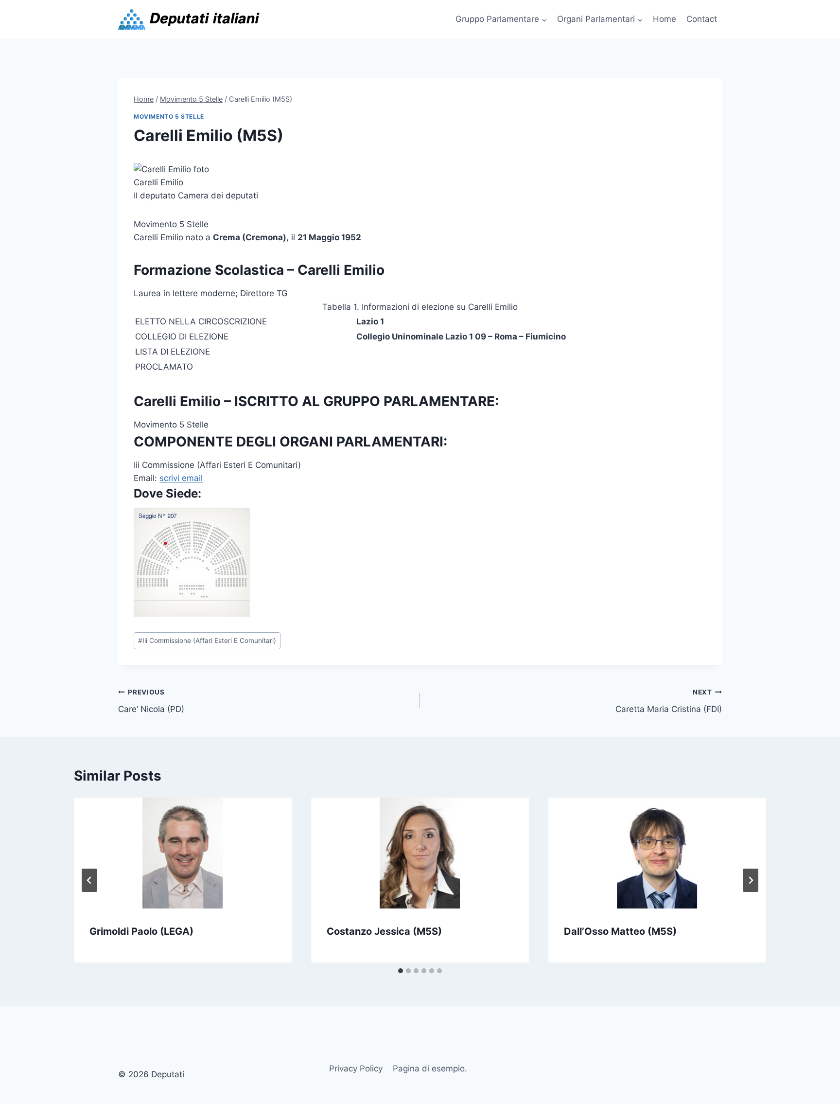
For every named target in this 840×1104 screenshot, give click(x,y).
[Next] (750, 880)
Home (664, 19)
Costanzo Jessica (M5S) (384, 931)
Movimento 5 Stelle (169, 116)
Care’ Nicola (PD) (151, 701)
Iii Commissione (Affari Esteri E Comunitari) (207, 640)
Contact (701, 19)
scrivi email (181, 478)
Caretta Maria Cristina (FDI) (668, 701)
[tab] (400, 970)
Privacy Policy (356, 1068)
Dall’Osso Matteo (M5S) (620, 931)
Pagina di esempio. (430, 1068)
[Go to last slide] (89, 880)
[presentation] (183, 853)
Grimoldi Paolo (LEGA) (141, 931)
